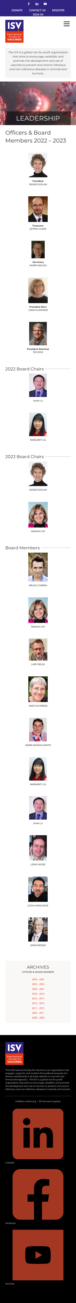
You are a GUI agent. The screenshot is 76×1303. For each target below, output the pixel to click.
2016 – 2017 (38, 998)
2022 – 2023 (38, 984)
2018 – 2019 (38, 993)
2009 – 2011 (38, 1012)
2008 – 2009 (38, 1017)
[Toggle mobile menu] (67, 23)
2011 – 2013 (38, 1008)
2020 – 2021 (38, 989)
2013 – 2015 (38, 1003)
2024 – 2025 (38, 979)
